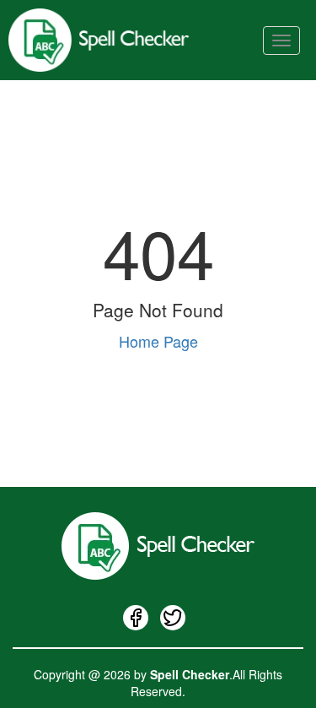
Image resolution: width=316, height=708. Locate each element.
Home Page (158, 341)
